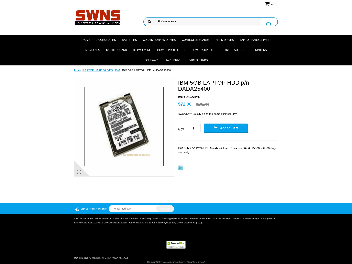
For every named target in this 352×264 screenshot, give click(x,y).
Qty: (181, 128)
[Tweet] (180, 169)
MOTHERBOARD (116, 50)
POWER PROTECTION (171, 50)
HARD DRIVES (225, 39)
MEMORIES (92, 50)
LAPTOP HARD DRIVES (255, 39)
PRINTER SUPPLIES (234, 50)
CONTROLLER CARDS (196, 39)
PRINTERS (260, 50)
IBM (117, 70)
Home (86, 39)
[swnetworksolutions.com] (98, 17)
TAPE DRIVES (174, 60)
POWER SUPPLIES (203, 50)
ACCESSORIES (106, 39)
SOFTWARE (152, 60)
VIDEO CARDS (198, 60)
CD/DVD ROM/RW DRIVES (159, 39)
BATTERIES (129, 39)
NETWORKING (142, 50)
